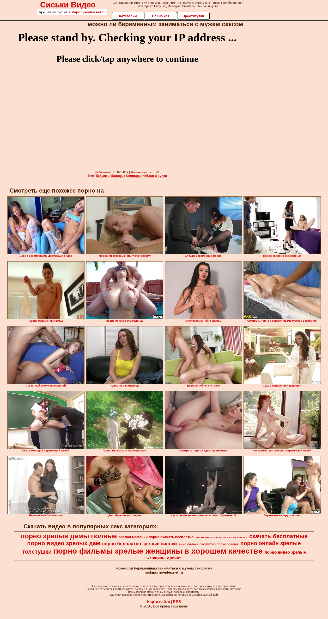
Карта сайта (158, 602)
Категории (128, 16)
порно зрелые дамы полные (69, 536)
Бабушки (102, 176)
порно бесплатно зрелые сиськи (139, 543)
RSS (177, 602)
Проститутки (193, 16)
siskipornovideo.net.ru (87, 12)
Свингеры (133, 176)
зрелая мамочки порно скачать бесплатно (156, 537)
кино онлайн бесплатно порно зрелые (208, 544)
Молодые (117, 176)
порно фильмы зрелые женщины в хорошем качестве (158, 551)
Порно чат (160, 16)
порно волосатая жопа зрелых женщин (221, 537)
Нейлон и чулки (154, 176)
